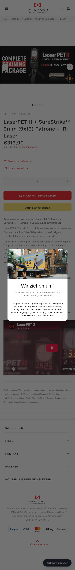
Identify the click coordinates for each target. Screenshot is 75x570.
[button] (11, 253)
